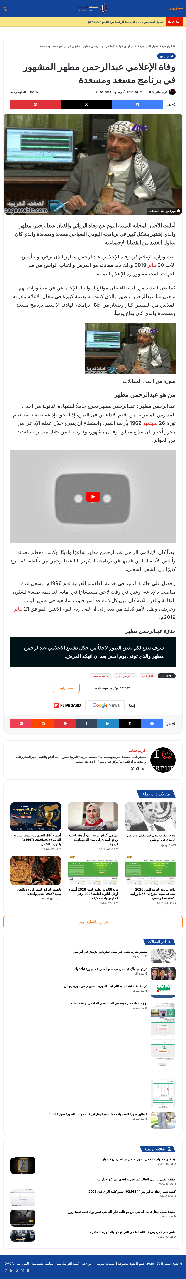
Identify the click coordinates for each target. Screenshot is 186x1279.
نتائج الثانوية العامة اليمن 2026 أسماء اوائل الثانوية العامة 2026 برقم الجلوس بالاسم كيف (93, 893)
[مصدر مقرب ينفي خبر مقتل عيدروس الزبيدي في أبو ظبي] (150, 816)
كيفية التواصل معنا (67, 1263)
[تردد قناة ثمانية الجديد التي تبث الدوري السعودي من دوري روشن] (163, 991)
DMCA (9, 1263)
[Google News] (106, 705)
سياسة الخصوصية (43, 1263)
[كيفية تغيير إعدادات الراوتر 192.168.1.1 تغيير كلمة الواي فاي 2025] (22, 1197)
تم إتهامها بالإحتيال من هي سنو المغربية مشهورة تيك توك (110, 969)
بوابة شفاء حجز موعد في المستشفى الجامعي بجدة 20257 (109, 1003)
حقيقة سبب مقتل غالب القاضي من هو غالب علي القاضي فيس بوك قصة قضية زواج (122, 1212)
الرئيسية (167, 46)
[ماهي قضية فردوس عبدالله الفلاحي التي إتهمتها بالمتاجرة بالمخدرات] (22, 1235)
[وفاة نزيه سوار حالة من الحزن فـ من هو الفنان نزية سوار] (22, 1165)
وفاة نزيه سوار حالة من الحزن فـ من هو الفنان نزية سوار (139, 1159)
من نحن (86, 1263)
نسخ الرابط (66, 688)
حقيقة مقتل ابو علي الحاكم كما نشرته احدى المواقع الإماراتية (136, 1179)
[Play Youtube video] (93, 496)
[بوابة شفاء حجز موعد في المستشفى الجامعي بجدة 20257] (163, 1054)
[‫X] (132, 769)
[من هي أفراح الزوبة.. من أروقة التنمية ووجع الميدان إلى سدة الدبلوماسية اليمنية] (93, 816)
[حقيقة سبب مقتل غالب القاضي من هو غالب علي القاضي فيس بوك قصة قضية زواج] (22, 1218)
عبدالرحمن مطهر (125, 676)
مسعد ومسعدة (100, 676)
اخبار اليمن (130, 46)
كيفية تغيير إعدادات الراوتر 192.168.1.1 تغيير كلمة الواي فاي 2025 (132, 1191)
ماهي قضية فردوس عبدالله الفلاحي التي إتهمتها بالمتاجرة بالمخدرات (132, 1232)
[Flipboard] (67, 705)
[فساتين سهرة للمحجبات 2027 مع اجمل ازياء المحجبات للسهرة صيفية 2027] (163, 1120)
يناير (152, 265)
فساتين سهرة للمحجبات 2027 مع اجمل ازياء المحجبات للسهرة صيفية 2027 (97, 1114)
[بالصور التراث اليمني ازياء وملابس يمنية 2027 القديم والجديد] (35, 870)
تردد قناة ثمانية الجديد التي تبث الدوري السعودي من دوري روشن (105, 986)
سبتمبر (150, 423)
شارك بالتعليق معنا (93, 922)
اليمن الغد (23, 1263)
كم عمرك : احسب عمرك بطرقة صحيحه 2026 (134, 22)
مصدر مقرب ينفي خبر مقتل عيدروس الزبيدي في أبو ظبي (151, 837)
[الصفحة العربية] (93, 8)
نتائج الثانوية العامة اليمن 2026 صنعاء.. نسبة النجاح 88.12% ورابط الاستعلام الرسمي (153, 893)
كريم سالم (161, 92)
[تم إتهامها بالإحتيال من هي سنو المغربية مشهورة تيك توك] (163, 974)
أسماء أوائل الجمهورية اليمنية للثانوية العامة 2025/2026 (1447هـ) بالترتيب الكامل (37, 839)
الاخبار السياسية (149, 46)
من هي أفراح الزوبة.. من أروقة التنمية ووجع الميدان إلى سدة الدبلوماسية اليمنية (93, 839)
